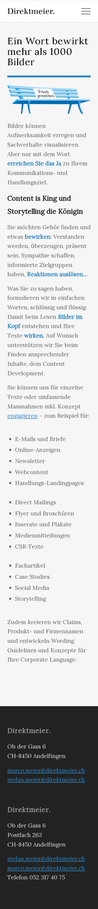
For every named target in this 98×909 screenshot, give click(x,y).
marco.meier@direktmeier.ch (46, 770)
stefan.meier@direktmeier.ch (46, 779)
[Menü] (83, 11)
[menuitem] (83, 11)
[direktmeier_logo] (40, 11)
